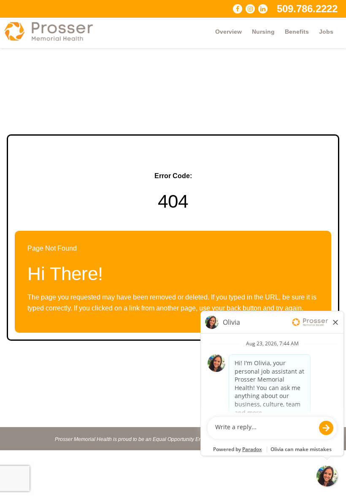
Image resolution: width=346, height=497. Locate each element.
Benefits (297, 31)
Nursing (263, 31)
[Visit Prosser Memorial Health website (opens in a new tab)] (52, 31)
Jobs (326, 31)
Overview (228, 31)
